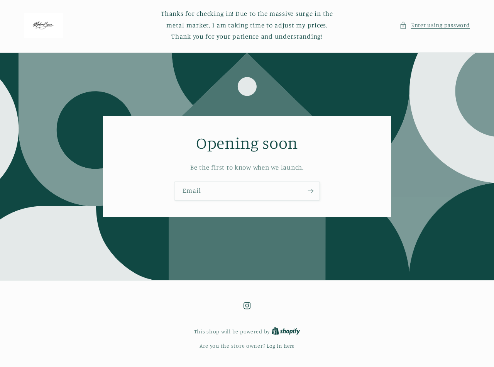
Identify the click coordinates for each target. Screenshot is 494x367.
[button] (434, 25)
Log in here (280, 346)
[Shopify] (286, 331)
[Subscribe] (311, 191)
